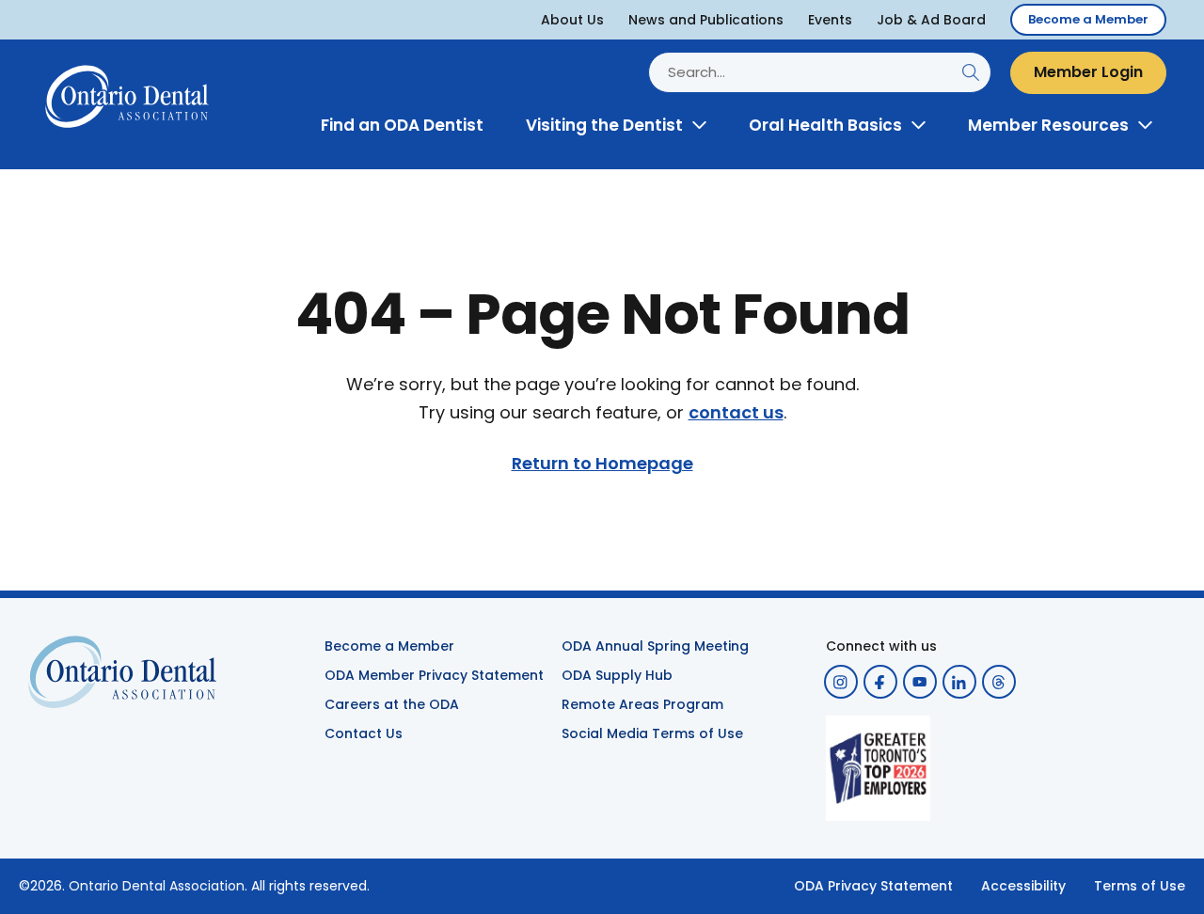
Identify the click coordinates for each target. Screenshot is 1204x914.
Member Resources (1048, 125)
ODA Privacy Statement (873, 885)
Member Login (1088, 72)
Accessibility (1023, 885)
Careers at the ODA (392, 704)
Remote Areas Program (642, 704)
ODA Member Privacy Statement (434, 675)
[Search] (970, 72)
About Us (572, 19)
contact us (736, 412)
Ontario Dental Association (157, 885)
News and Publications (706, 19)
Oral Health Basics (825, 125)
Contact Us (364, 733)
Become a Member (1088, 19)
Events (830, 19)
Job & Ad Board (931, 19)
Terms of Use (1139, 885)
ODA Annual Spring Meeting (655, 646)
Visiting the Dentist (604, 125)
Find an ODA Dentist (402, 125)
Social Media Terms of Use (652, 733)
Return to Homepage (602, 463)
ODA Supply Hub (617, 675)
